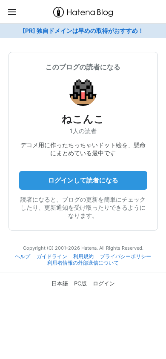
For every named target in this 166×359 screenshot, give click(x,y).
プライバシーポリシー (125, 256)
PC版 (80, 283)
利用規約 (83, 256)
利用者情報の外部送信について (83, 263)
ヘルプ (22, 256)
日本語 (60, 283)
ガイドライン (52, 256)
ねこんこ (83, 119)
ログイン (104, 283)
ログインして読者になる (83, 180)
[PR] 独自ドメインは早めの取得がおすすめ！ (83, 30)
